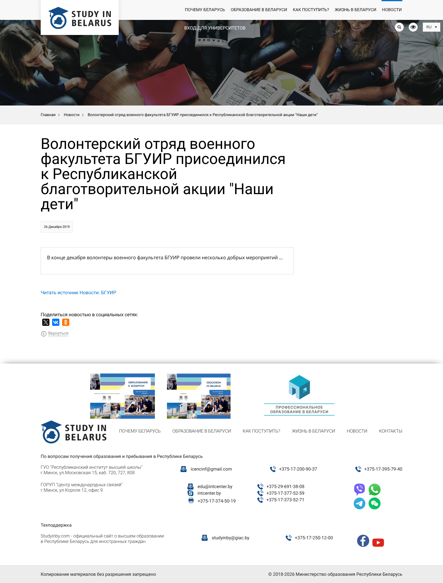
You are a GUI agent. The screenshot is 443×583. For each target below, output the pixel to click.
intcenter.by (209, 493)
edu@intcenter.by (215, 486)
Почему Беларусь (205, 10)
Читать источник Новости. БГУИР (78, 292)
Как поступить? (311, 10)
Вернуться (58, 333)
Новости (392, 10)
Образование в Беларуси (259, 10)
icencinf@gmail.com (211, 469)
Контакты (390, 431)
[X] (45, 322)
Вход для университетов (214, 28)
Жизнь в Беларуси (355, 10)
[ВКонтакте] (55, 322)
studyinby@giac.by (231, 537)
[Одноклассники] (65, 322)
